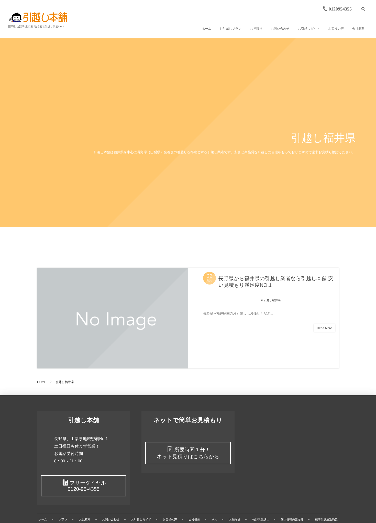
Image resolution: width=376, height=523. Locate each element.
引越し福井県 (272, 300)
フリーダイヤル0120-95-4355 (87, 486)
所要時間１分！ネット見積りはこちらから (188, 453)
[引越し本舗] (38, 17)
